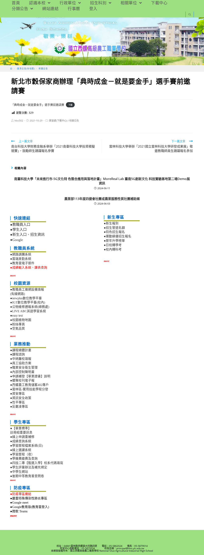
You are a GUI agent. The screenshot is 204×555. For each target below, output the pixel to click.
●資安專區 (17, 393)
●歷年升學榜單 (114, 240)
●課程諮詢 (17, 354)
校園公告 (74, 120)
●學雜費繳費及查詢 (24, 458)
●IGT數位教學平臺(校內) (27, 302)
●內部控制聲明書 (22, 372)
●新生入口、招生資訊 (27, 235)
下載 (70, 104)
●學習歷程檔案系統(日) (26, 445)
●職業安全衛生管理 (24, 367)
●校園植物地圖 (20, 320)
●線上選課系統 (20, 450)
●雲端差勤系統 (20, 258)
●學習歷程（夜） (22, 454)
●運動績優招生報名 (117, 236)
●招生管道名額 (114, 227)
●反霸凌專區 (19, 406)
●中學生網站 (19, 471)
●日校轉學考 (113, 245)
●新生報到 (111, 223)
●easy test (16, 315)
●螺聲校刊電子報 (22, 380)
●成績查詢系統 (20, 441)
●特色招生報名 (114, 232)
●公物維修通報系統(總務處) (29, 306)
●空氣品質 (17, 328)
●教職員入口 (20, 225)
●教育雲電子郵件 (22, 263)
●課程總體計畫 (20, 350)
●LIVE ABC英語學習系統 (28, 311)
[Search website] (189, 15)
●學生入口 (18, 230)
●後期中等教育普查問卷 (27, 476)
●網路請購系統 (20, 254)
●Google (16, 240)
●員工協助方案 (20, 363)
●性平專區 (17, 402)
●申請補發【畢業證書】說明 (30, 376)
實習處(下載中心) (58, 120)
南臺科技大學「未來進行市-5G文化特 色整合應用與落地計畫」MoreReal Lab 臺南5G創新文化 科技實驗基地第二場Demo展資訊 (102, 181)
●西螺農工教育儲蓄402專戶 (29, 385)
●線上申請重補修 (22, 437)
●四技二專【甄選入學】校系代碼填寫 (36, 463)
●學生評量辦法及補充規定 (28, 467)
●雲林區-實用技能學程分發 (29, 389)
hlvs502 (19, 120)
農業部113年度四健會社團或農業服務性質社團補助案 (102, 199)
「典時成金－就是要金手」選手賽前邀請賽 (37, 105)
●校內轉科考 (113, 249)
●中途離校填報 (20, 358)
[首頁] (11, 68)
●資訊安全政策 (20, 398)
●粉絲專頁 (17, 324)
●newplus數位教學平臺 (26, 298)
